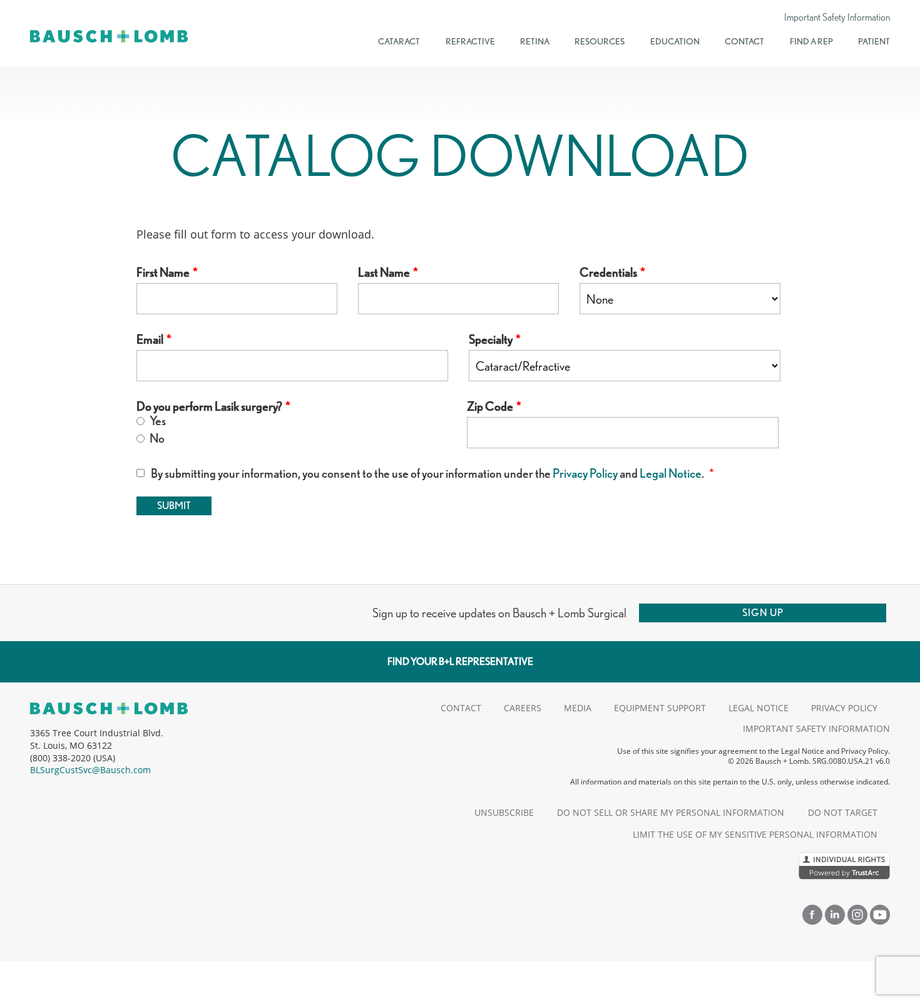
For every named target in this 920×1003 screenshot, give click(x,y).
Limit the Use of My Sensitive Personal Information (755, 834)
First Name (163, 272)
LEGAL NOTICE (758, 708)
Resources (600, 41)
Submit (174, 506)
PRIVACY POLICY (844, 708)
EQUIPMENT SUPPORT (660, 708)
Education (675, 41)
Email (149, 339)
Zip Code (490, 406)
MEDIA (577, 708)
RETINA (534, 41)
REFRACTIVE (470, 41)
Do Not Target (842, 812)
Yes (157, 421)
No (156, 438)
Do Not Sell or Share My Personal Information (670, 812)
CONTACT (744, 41)
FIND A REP (811, 41)
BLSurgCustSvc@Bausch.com (90, 770)
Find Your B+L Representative (460, 661)
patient (874, 41)
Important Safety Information (837, 18)
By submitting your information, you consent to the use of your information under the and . (428, 473)
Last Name (384, 272)
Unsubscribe (504, 812)
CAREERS (522, 708)
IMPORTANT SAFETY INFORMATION (816, 728)
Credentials (608, 272)
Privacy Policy (585, 473)
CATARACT (399, 41)
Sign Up (763, 613)
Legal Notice (671, 473)
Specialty (491, 339)
